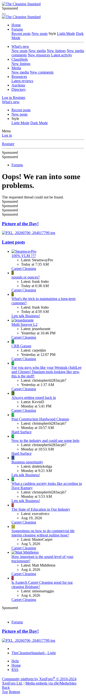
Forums (17, 29)
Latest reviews (22, 81)
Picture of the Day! (20, 223)
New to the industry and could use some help (45, 441)
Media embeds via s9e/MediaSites (50, 683)
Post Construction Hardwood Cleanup (40, 419)
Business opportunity (27, 462)
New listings (56, 51)
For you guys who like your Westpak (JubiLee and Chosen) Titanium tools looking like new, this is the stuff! (46, 371)
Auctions (18, 85)
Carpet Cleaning (23, 269)
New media (37, 51)
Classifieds (19, 59)
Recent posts (21, 34)
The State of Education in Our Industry (40, 509)
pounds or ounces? (25, 277)
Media (16, 68)
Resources (19, 77)
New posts (40, 34)
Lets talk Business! (25, 316)
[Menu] (4, 14)
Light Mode (66, 34)
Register (8, 144)
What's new (20, 46)
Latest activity (61, 55)
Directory (18, 89)
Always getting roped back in (33, 398)
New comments (42, 72)
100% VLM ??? (23, 256)
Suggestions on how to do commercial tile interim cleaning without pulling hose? (43, 533)
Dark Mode (39, 123)
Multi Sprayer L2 (24, 324)
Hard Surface (21, 432)
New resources (39, 55)
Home (16, 25)
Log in (7, 135)
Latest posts (13, 242)
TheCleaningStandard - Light (33, 653)
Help (15, 661)
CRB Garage (21, 346)
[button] (15, 119)
